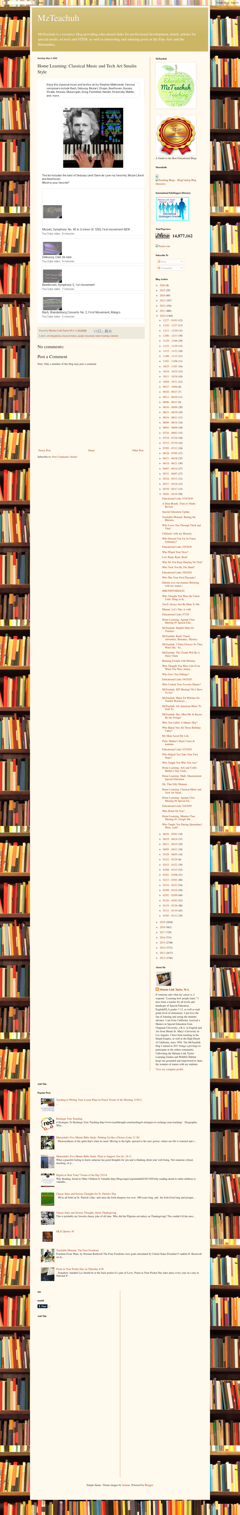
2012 (163, 958)
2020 (163, 315)
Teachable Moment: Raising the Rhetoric (179, 518)
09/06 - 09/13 (170, 402)
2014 (163, 947)
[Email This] (96, 331)
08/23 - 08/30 (170, 412)
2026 (163, 285)
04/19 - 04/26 (170, 839)
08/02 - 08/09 (170, 427)
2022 (163, 305)
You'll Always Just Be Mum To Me (181, 604)
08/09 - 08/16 (170, 422)
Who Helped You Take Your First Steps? (180, 756)
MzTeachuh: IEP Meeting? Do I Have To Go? (182, 691)
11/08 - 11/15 (170, 356)
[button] (138, 212)
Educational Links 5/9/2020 (177, 546)
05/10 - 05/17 (170, 489)
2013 (163, 953)
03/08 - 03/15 (170, 869)
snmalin (114, 335)
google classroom (86, 335)
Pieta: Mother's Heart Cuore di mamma (178, 742)
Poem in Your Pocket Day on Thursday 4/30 (80, 1269)
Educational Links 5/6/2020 (177, 679)
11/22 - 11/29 (170, 346)
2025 (163, 290)
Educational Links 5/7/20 (175, 614)
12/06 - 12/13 (170, 335)
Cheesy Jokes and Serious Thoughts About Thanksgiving (86, 1212)
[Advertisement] (66, 1346)
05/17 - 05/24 (170, 484)
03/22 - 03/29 (170, 859)
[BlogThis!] (99, 331)
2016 (163, 937)
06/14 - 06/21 (170, 463)
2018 (163, 927)
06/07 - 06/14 (170, 468)
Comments (166, 268)
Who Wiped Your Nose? (175, 552)
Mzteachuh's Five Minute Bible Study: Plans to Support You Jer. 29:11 (93, 1156)
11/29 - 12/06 (170, 340)
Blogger (149, 1485)
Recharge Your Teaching (69, 1118)
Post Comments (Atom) (64, 456)
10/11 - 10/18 (170, 376)
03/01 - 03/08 (170, 874)
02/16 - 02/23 (170, 885)
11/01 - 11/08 (170, 361)
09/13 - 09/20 (170, 397)
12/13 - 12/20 (170, 330)
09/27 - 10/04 (170, 386)
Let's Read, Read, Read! (175, 557)
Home (91, 450)
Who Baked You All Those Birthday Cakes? (181, 729)
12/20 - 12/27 (170, 325)
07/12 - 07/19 (170, 443)
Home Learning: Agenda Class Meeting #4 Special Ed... (178, 799)
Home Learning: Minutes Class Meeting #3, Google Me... (178, 817)
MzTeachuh (58, 18)
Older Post (137, 450)
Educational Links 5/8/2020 (177, 572)
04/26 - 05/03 (170, 834)
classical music (69, 335)
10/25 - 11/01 (170, 366)
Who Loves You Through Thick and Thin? (181, 526)
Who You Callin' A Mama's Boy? (179, 722)
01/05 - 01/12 (170, 915)
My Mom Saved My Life (175, 736)
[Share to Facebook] (106, 331)
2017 (163, 932)
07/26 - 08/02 (170, 432)
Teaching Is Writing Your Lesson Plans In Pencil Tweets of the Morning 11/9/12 (99, 1099)
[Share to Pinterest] (110, 331)
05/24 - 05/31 (170, 478)
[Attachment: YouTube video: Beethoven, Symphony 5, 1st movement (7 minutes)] (52, 276)
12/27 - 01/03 (170, 320)
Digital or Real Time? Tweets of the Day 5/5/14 (81, 1175)
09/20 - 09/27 (170, 391)
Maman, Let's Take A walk (176, 609)
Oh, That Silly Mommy (174, 784)
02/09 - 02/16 (170, 890)
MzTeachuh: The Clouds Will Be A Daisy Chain (181, 654)
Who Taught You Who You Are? (179, 762)
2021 (163, 310)
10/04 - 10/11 (170, 381)
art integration (54, 335)
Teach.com (164, 246)
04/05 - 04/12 (170, 849)
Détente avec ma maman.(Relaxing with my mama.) (180, 584)
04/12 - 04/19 (170, 844)
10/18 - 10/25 (170, 371)
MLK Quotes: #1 (65, 1231)
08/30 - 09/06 (170, 407)
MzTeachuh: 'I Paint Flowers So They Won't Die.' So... (182, 645)
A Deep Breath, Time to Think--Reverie (179, 505)
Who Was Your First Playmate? (179, 577)
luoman (126, 1485)
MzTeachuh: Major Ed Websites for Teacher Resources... (181, 699)
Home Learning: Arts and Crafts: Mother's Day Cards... (179, 769)
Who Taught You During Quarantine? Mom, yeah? (182, 826)
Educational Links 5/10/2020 (177, 498)
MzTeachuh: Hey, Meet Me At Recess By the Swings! (182, 715)
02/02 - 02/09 (170, 895)
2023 (163, 300)
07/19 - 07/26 (170, 438)
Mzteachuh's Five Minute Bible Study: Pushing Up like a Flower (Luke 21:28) (98, 1137)
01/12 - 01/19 (170, 910)
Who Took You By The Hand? (178, 567)
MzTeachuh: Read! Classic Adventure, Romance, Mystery (179, 637)
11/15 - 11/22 (170, 351)
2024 (163, 295)
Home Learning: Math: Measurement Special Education (181, 777)
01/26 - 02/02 (170, 900)
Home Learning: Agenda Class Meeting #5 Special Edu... (178, 621)
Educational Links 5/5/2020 (177, 749)
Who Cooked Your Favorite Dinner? (181, 684)
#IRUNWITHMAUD (173, 590)
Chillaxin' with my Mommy (177, 533)
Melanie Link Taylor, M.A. (174, 989)
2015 (163, 942)
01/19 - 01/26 (170, 905)
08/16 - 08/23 (170, 417)
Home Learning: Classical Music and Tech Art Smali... (181, 791)
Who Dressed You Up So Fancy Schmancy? (179, 540)
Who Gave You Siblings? (175, 674)
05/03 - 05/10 (170, 494)
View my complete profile (169, 1069)
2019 (163, 922)
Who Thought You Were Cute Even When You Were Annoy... (181, 667)
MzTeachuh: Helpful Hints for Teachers (178, 629)
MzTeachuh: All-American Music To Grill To (181, 707)
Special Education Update (176, 511)
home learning (102, 335)
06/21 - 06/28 (170, 458)
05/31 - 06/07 (170, 473)
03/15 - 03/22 (170, 864)
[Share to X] (103, 331)
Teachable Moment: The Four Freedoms (77, 1250)
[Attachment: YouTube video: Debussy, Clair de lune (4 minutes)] (52, 248)
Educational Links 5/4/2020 (177, 806)
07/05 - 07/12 (170, 448)
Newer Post (44, 450)
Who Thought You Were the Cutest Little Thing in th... (181, 597)
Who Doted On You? (173, 811)
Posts (163, 261)
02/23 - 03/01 (170, 880)
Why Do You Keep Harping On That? (182, 562)
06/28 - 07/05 (170, 453)
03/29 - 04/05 (170, 854)
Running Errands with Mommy (178, 660)
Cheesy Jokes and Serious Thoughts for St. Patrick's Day (86, 1193)
